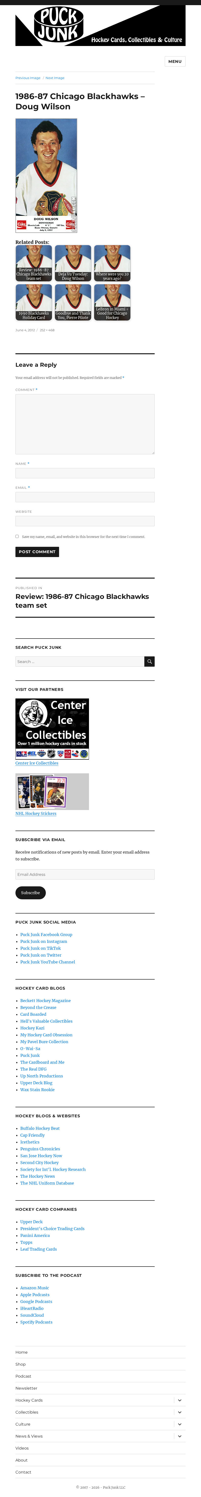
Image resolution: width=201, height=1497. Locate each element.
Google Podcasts (36, 1301)
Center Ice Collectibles (36, 763)
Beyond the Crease (38, 1007)
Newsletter (26, 1388)
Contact (23, 1472)
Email (22, 488)
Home (21, 1352)
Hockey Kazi (32, 1028)
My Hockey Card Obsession (46, 1034)
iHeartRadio (32, 1308)
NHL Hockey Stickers (35, 813)
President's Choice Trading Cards (52, 1228)
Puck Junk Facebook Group (46, 934)
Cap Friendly (32, 1135)
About (21, 1460)
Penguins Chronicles (40, 1148)
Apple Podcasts (35, 1294)
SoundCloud (32, 1315)
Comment (26, 390)
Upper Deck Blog (36, 1082)
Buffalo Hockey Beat (40, 1128)
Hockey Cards (29, 1400)
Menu (175, 61)
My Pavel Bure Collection (44, 1041)
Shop (20, 1364)
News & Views (29, 1436)
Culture (22, 1424)
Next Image (55, 78)
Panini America (35, 1235)
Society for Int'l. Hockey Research (53, 1169)
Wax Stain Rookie (37, 1089)
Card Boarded (33, 1014)
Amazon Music (34, 1287)
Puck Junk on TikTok (40, 948)
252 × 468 (47, 330)
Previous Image (27, 78)
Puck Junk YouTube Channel (47, 962)
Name (22, 464)
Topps (26, 1242)
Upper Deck (31, 1221)
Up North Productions (41, 1076)
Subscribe (30, 892)
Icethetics (29, 1142)
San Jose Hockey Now (41, 1155)
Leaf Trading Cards (38, 1249)
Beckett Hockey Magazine (45, 1000)
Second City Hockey (39, 1162)
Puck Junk (30, 1055)
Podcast (23, 1376)
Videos (22, 1448)
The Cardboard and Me (42, 1062)
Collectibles (26, 1412)
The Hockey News (37, 1176)
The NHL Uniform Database (47, 1183)
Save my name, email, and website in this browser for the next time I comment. (83, 537)
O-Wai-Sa (30, 1048)
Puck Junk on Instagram (43, 941)
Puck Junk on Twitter (40, 955)
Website (23, 512)
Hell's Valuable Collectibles (46, 1021)
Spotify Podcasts (36, 1322)
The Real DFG (33, 1069)
